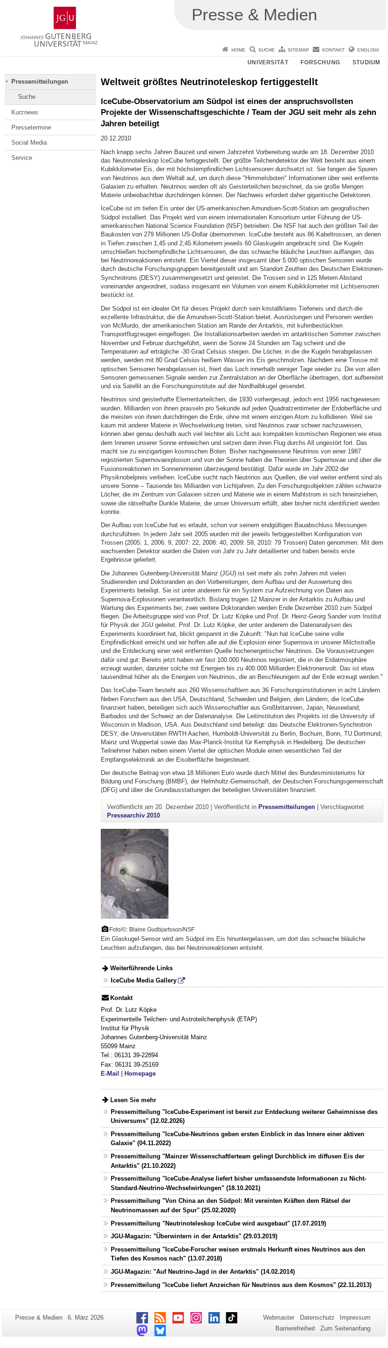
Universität (268, 62)
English (368, 49)
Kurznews (24, 112)
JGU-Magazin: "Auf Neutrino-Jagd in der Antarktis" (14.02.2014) (203, 1271)
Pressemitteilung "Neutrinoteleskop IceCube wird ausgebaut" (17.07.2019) (218, 1223)
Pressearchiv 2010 (133, 815)
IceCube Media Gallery (143, 980)
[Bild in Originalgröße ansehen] (134, 873)
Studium (366, 62)
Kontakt (333, 49)
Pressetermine (31, 127)
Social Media (29, 142)
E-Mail (110, 1073)
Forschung (320, 62)
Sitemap (298, 49)
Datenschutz (317, 1317)
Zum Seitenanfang (345, 1328)
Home (238, 49)
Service (21, 157)
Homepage (140, 1073)
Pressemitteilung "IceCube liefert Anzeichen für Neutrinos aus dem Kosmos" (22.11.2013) (241, 1284)
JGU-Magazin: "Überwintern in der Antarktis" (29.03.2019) (194, 1236)
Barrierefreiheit (295, 1328)
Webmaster (278, 1317)
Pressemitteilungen (39, 81)
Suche (266, 49)
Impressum (355, 1317)
